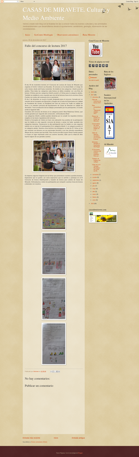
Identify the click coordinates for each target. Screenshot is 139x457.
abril (93, 191)
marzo (94, 194)
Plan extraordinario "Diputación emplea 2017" (96, 109)
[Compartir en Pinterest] (59, 371)
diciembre (95, 97)
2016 (92, 203)
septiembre (95, 180)
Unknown (94, 77)
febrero (94, 197)
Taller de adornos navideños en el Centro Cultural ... (96, 136)
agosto (94, 183)
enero (94, 200)
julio (93, 186)
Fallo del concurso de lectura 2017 (96, 101)
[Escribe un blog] (53, 371)
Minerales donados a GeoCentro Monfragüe (96, 144)
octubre (94, 177)
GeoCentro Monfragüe (43, 34)
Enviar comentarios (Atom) (39, 442)
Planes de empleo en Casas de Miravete (96, 118)
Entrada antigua (78, 438)
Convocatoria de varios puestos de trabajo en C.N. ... (96, 127)
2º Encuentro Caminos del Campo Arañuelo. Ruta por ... (96, 153)
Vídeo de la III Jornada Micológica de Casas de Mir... (96, 168)
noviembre (95, 174)
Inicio (27, 34)
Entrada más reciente (31, 438)
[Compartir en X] (55, 371)
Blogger (80, 453)
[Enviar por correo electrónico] (51, 371)
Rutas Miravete (89, 34)
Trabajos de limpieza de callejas (96, 160)
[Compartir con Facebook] (57, 371)
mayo (94, 188)
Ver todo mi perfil (94, 80)
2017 (92, 95)
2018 (92, 92)
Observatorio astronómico (68, 34)
